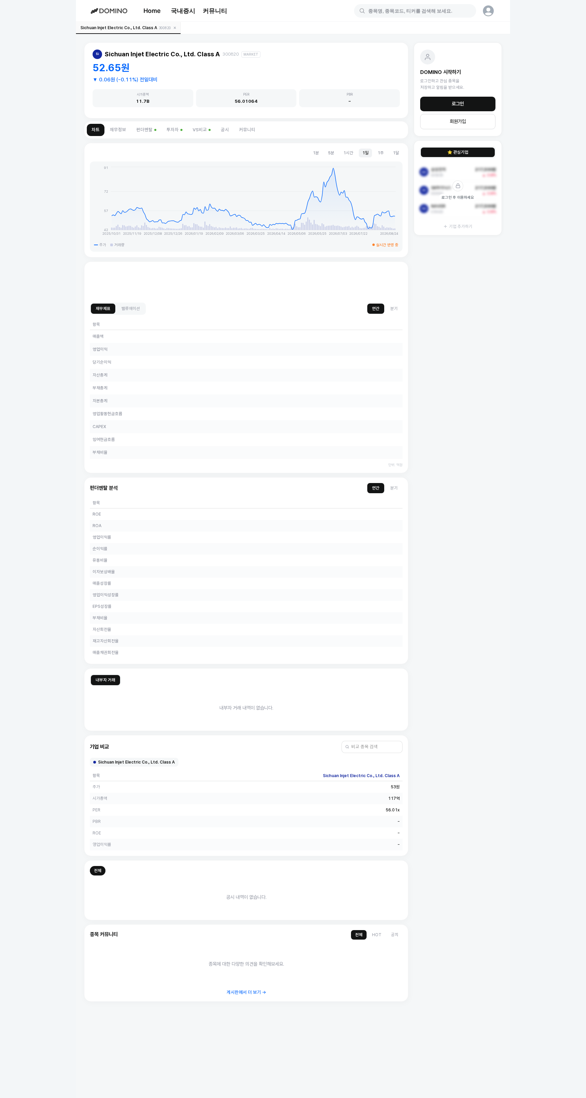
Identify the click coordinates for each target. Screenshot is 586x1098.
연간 (375, 308)
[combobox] (419, 11)
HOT (377, 934)
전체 (97, 870)
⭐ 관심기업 (457, 152)
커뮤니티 (215, 10)
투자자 (173, 130)
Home (152, 10)
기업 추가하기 (460, 226)
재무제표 (103, 308)
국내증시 (183, 10)
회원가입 (458, 121)
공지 (394, 934)
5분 (331, 152)
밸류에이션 (130, 308)
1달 (396, 152)
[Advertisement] (246, 282)
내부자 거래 (105, 679)
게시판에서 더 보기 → (246, 992)
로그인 (458, 104)
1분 (316, 152)
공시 (225, 130)
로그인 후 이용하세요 (458, 197)
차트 (96, 130)
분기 (394, 308)
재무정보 (118, 130)
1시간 (348, 152)
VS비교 (200, 130)
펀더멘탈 (144, 130)
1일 (365, 152)
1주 (380, 152)
